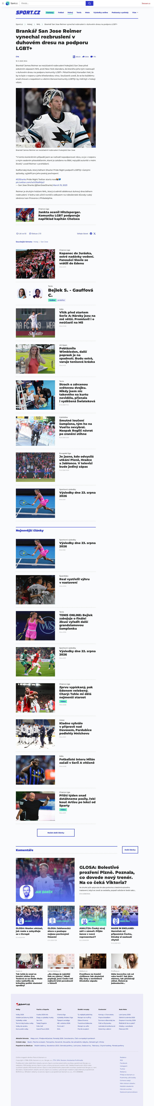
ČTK (17, 57)
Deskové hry (86, 1045)
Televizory (95, 1045)
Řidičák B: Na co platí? (127, 1023)
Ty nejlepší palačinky (85, 1014)
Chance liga (61, 1014)
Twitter (122, 1069)
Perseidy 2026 (58, 1038)
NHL (58, 1029)
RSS (121, 1060)
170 (94, 57)
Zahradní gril (93, 1042)
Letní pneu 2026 (125, 1014)
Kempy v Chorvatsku (106, 1014)
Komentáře (24, 850)
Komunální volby (22, 1029)
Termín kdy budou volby (24, 1023)
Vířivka (101, 1042)
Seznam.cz (146, 3)
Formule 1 (60, 1026)
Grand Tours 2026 (42, 1029)
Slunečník (58, 1042)
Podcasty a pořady (120, 12)
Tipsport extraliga (63, 1020)
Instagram (123, 1066)
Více (134, 12)
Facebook (123, 1063)
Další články (130, 850)
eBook (78, 57)
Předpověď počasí (45, 1038)
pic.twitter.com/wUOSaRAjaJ (30, 182)
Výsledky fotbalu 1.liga (65, 1017)
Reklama (123, 1072)
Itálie (61, 309)
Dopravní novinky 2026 (127, 1020)
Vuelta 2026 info (42, 1014)
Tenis (79, 12)
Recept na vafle (83, 1026)
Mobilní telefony (40, 1045)
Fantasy (50, 12)
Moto (87, 12)
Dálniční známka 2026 (127, 1017)
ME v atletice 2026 (63, 1023)
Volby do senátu (22, 1026)
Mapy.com (34, 1038)
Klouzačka (66, 1042)
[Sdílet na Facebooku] (91, 233)
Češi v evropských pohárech (85, 1038)
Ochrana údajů (125, 1080)
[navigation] (3, 3)
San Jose (44, 242)
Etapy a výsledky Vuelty (45, 1017)
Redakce (123, 1057)
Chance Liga (43, 209)
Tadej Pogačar (41, 1023)
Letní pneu (77, 1045)
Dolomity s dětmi (104, 1029)
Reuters (63, 1060)
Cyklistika (63, 417)
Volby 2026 (20, 1014)
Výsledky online (100, 12)
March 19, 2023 (60, 185)
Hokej (70, 12)
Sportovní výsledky (67, 489)
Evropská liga (65, 453)
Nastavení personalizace (128, 1092)
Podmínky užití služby (128, 1077)
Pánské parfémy (118, 1045)
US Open (63, 345)
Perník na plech (83, 1029)
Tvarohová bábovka (85, 1023)
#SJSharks (21, 179)
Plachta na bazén (39, 1042)
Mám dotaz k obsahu (127, 1083)
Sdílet (87, 57)
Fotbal (61, 12)
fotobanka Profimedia (75, 1060)
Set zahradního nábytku (79, 1042)
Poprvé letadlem (104, 1017)
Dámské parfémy (66, 1045)
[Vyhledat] (89, 3)
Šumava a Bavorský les (106, 1020)
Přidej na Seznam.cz (127, 1075)
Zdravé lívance (83, 1020)
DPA (58, 1060)
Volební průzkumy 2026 (24, 1017)
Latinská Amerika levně (106, 1026)
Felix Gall (39, 1026)
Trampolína (50, 1042)
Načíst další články (56, 833)
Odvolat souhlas (126, 1089)
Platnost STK (123, 1029)
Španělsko (63, 576)
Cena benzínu (69, 1038)
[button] (56, 118)
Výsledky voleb (21, 1020)
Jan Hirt (39, 1020)
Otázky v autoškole (126, 1026)
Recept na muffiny (84, 1017)
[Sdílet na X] (94, 233)
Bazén (30, 1042)
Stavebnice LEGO (53, 1045)
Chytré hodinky (105, 1045)
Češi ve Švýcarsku (104, 1023)
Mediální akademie (126, 1086)
